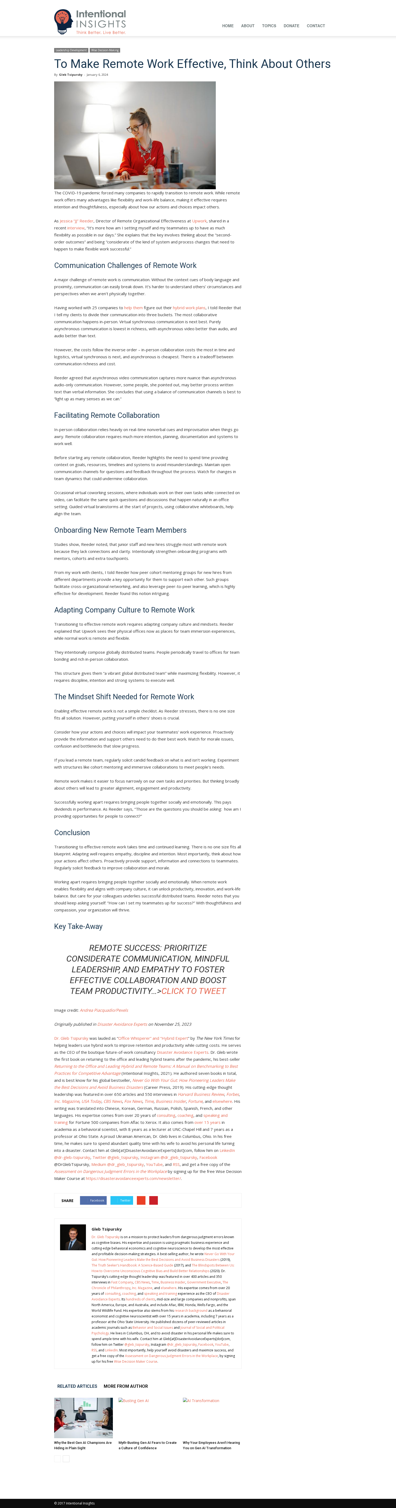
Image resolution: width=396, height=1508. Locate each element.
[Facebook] (276, 4)
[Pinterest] (302, 4)
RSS (176, 1164)
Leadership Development (71, 50)
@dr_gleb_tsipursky (182, 1344)
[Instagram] (284, 4)
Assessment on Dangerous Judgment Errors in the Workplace (171, 1356)
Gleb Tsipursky (70, 75)
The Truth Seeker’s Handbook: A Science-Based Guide (132, 1265)
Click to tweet (193, 991)
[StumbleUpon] (320, 4)
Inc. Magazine (142, 1288)
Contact (316, 25)
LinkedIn (111, 1350)
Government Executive (204, 1282)
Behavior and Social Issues (153, 1327)
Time (155, 1282)
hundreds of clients (140, 1299)
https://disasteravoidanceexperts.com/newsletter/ (133, 1178)
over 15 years (207, 1122)
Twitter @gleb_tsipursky (114, 1157)
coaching (184, 1115)
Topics (269, 25)
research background (191, 1310)
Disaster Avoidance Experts (122, 1024)
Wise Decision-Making (105, 50)
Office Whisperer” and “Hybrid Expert (153, 1038)
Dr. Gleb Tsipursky (71, 1038)
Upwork (199, 220)
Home (228, 25)
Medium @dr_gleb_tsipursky (117, 1164)
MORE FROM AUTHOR (126, 1386)
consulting (165, 1115)
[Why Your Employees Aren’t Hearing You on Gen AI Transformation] (212, 1418)
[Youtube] (338, 4)
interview (76, 227)
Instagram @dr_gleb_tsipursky (168, 1157)
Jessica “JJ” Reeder (76, 220)
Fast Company (122, 1282)
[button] (335, 25)
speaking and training (160, 1293)
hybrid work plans (189, 307)
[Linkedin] (293, 4)
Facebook (207, 1157)
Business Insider (173, 1282)
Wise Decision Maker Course (135, 1361)
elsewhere (222, 1101)
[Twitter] (329, 4)
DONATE (291, 25)
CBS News (142, 1282)
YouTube (154, 1164)
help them (133, 307)
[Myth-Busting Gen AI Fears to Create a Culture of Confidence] (148, 1418)
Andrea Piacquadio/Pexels (104, 1010)
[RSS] (311, 4)
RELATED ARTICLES (77, 1386)
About (248, 25)
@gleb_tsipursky (136, 1344)
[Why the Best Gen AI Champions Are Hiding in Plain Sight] (83, 1418)
